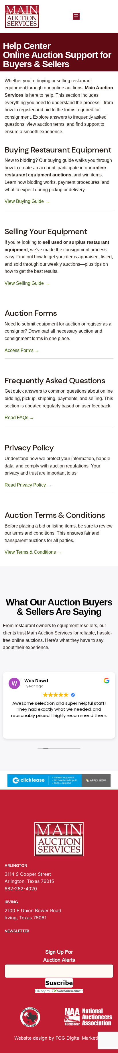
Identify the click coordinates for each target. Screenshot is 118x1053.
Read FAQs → (19, 417)
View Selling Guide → (27, 283)
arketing (95, 1038)
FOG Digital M (71, 1038)
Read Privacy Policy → (28, 485)
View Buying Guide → (27, 201)
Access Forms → (22, 350)
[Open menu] (76, 16)
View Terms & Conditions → (33, 552)
